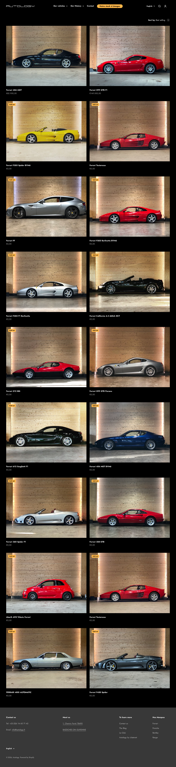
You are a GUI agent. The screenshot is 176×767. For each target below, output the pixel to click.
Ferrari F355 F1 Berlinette (18, 316)
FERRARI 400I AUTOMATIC (18, 692)
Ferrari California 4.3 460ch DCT (105, 316)
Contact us (123, 723)
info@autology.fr (18, 729)
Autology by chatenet (128, 737)
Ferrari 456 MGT (14, 90)
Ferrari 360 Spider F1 (16, 541)
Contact (90, 6)
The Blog (123, 728)
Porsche (156, 728)
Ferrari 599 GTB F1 (98, 90)
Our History (76, 6)
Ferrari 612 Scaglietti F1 (17, 466)
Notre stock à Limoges (110, 6)
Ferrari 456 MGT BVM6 (100, 466)
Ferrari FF (10, 240)
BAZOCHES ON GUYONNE (74, 729)
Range (155, 737)
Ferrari (155, 723)
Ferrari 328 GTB (97, 541)
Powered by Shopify (27, 757)
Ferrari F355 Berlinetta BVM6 (103, 240)
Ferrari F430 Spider (99, 692)
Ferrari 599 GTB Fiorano (101, 391)
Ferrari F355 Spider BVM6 (18, 165)
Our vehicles (59, 6)
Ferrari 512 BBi (13, 391)
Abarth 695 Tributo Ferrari (18, 617)
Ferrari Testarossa (98, 165)
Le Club (122, 732)
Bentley (155, 732)
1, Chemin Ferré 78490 (73, 723)
